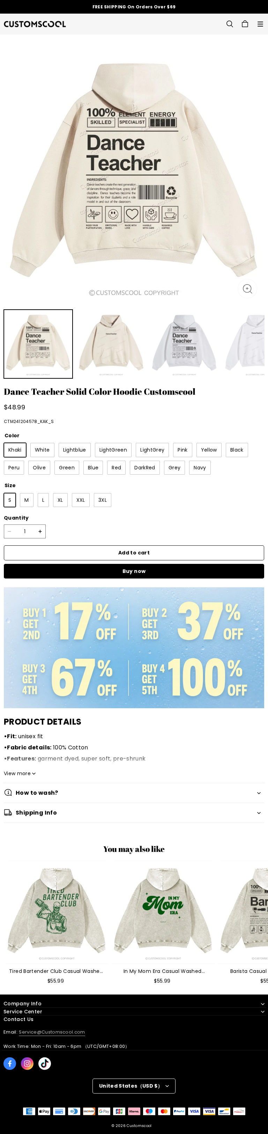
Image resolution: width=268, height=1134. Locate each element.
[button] (260, 24)
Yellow (209, 449)
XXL (80, 500)
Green (67, 467)
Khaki (15, 449)
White (42, 449)
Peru (14, 467)
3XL (102, 500)
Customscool (139, 1125)
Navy (200, 467)
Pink (182, 449)
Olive (39, 467)
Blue (93, 467)
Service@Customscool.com (52, 1032)
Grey (174, 467)
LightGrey (152, 449)
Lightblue (74, 449)
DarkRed (144, 467)
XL (60, 500)
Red (116, 467)
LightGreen (113, 449)
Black (237, 449)
